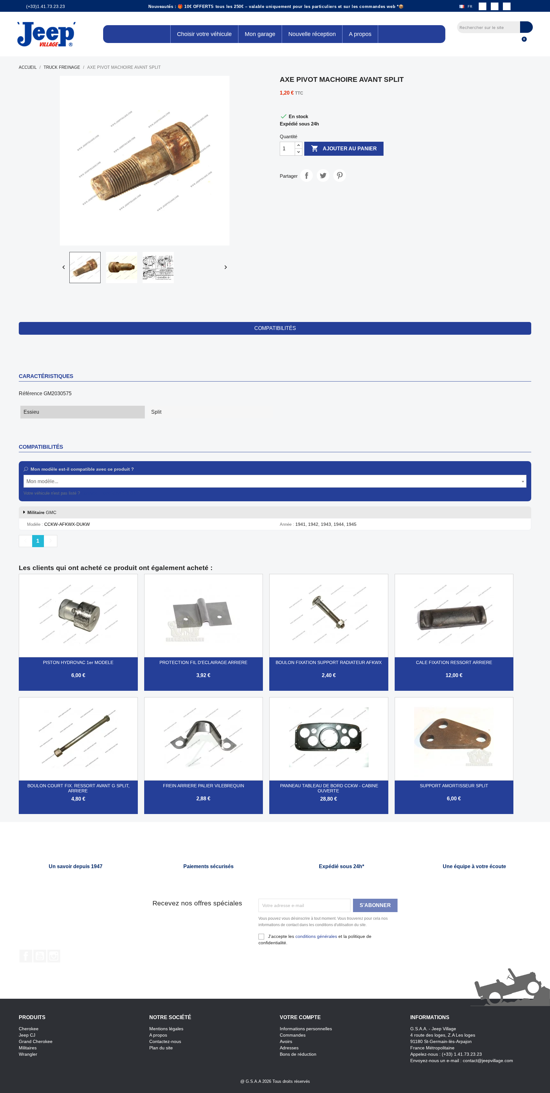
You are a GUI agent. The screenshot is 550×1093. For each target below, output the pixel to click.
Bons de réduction (298, 1054)
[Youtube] (507, 6)
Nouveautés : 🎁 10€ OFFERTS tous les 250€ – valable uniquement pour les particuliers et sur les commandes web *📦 (276, 6)
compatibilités (275, 328)
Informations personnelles (306, 1028)
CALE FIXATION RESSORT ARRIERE (454, 662)
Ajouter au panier (344, 148)
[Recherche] (526, 27)
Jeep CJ (27, 1035)
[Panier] (521, 42)
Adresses (289, 1047)
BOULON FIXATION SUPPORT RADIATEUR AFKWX (329, 662)
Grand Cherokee (36, 1041)
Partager (306, 175)
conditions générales (316, 936)
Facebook (25, 956)
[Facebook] (482, 6)
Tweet (323, 175)
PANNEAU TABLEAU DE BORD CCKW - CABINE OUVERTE (329, 788)
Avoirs (286, 1041)
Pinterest (339, 175)
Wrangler (28, 1054)
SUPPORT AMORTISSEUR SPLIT (454, 785)
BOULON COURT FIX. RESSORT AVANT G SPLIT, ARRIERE (78, 788)
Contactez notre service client (108, 493)
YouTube (39, 956)
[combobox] (275, 481)
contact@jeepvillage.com (488, 1060)
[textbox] (275, 481)
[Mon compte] (510, 42)
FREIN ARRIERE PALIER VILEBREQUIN (203, 785)
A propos (158, 1035)
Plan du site (161, 1047)
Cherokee (29, 1028)
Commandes (293, 1035)
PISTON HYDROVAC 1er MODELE (78, 662)
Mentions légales (166, 1028)
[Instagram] (494, 6)
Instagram (53, 956)
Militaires (28, 1047)
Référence (30, 393)
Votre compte (300, 1017)
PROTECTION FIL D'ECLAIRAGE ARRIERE (203, 662)
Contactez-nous (165, 1041)
